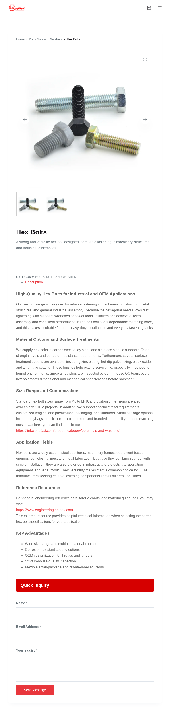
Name (21, 603)
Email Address (28, 626)
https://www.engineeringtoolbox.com (44, 510)
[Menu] (160, 8)
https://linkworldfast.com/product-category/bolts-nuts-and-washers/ (67, 430)
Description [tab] (34, 282)
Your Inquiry (26, 650)
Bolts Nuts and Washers (56, 277)
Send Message (35, 690)
